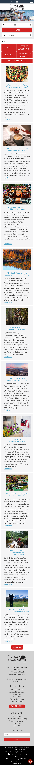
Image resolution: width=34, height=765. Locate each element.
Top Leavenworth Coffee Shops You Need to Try (17, 149)
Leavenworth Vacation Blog (17, 719)
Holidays (8, 55)
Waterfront (17, 694)
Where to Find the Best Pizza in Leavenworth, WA (17, 86)
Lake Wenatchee (17, 701)
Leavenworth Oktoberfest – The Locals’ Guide (17, 208)
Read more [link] (8, 119)
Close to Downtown (17, 699)
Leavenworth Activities (24, 54)
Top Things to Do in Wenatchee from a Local (17, 379)
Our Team (17, 723)
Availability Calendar (17, 692)
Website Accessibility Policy (12, 752)
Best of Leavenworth (24, 47)
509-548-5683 (17, 682)
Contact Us (17, 726)
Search (17, 30)
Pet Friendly (17, 697)
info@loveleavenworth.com (17, 679)
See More (17, 647)
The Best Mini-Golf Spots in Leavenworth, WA (17, 495)
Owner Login (17, 706)
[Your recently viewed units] (11, 2)
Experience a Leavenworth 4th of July (17, 440)
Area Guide (17, 716)
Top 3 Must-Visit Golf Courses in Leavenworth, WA (17, 610)
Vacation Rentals (17, 689)
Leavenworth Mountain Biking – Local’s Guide (17, 328)
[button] (31, 1)
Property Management (17, 721)
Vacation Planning (17, 61)
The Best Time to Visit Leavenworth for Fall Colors (17, 274)
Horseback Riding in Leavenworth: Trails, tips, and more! (17, 552)
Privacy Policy (25, 752)
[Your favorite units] (23, 2)
